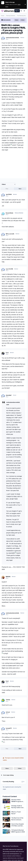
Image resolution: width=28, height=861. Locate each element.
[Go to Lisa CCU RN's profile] (3, 269)
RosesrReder (9, 213)
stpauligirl (8, 395)
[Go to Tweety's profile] (3, 700)
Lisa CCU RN (9, 269)
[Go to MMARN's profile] (3, 577)
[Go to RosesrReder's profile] (3, 213)
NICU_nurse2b (10, 234)
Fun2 (7, 352)
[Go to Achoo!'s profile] (3, 712)
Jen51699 (9, 194)
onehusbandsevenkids (12, 37)
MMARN (8, 576)
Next (20, 188)
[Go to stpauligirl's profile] (3, 395)
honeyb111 (9, 728)
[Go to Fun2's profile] (3, 353)
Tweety (8, 699)
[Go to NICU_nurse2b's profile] (3, 234)
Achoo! (8, 712)
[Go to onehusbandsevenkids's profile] (3, 38)
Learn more (3, 4)
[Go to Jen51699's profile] (3, 195)
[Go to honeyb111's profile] (3, 728)
